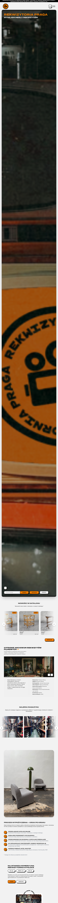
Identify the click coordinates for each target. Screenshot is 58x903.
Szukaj (24, 592)
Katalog (34, 592)
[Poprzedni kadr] (49, 675)
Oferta (44, 592)
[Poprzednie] (4, 624)
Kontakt (21, 881)
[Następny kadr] (52, 675)
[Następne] (54, 624)
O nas (11, 881)
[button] (13, 671)
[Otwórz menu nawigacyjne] (54, 6)
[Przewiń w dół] (5, 588)
